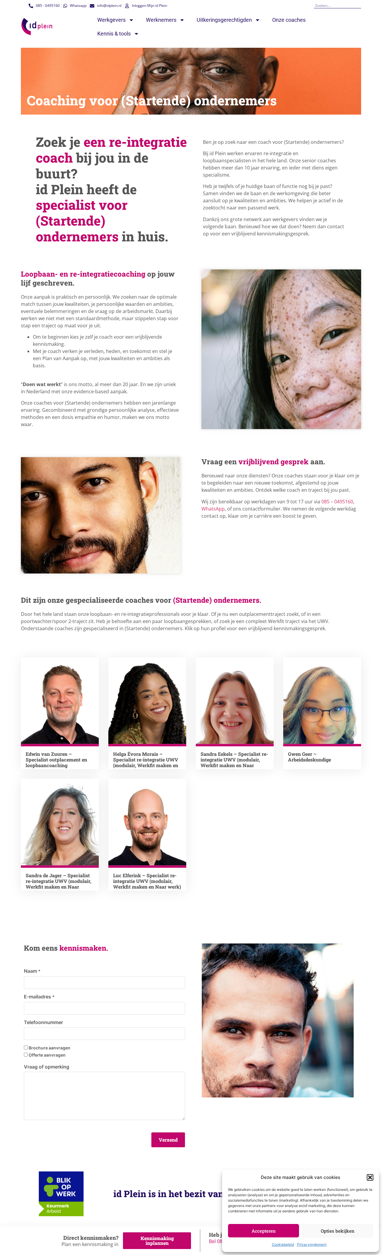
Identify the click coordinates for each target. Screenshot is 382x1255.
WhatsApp (213, 508)
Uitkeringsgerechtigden (224, 20)
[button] (370, 1177)
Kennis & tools (114, 33)
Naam (32, 971)
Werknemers (161, 20)
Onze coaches (289, 20)
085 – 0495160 (337, 501)
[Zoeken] (359, 5)
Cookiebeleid (283, 1244)
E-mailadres (39, 997)
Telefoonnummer (43, 1022)
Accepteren (264, 1231)
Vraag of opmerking (46, 1067)
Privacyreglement (311, 1244)
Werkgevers (111, 20)
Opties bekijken (338, 1231)
